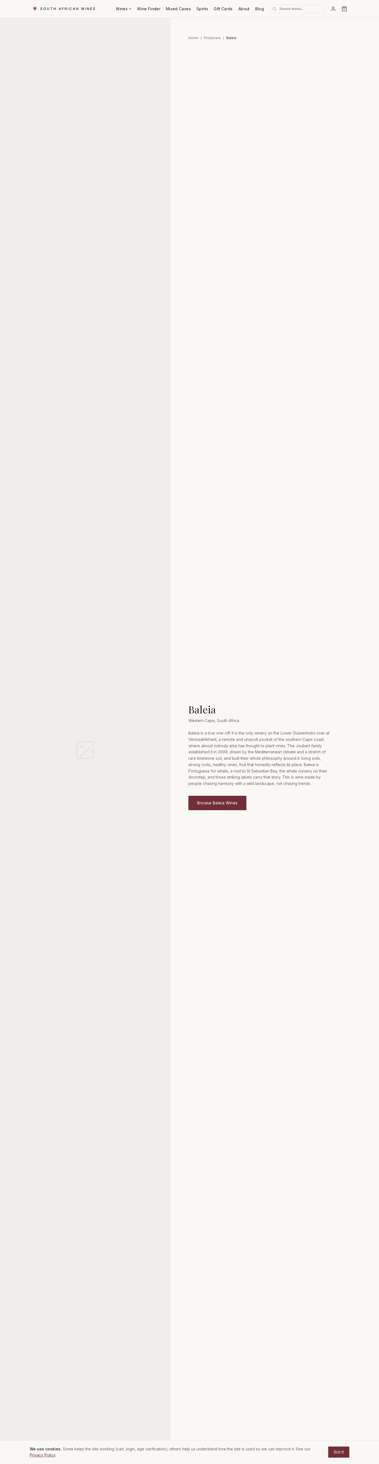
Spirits (202, 8)
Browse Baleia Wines (217, 802)
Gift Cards (223, 8)
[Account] (333, 9)
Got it (339, 1452)
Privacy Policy (42, 1455)
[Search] (274, 9)
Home (193, 38)
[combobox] (304, 9)
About (244, 8)
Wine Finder (148, 8)
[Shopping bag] (344, 9)
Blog (259, 8)
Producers (212, 38)
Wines (122, 8)
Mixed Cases (178, 8)
